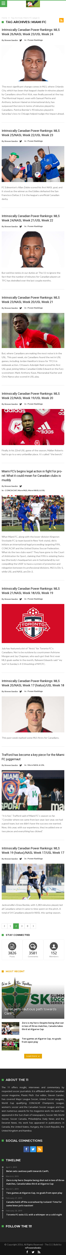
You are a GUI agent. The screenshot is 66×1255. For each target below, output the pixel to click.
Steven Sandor (11, 40)
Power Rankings (35, 40)
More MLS (22, 490)
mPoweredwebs (33, 1247)
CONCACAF (11, 490)
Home (4, 18)
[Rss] (40, 1149)
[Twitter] (33, 1149)
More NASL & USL (36, 490)
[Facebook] (26, 1149)
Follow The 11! (19, 1226)
